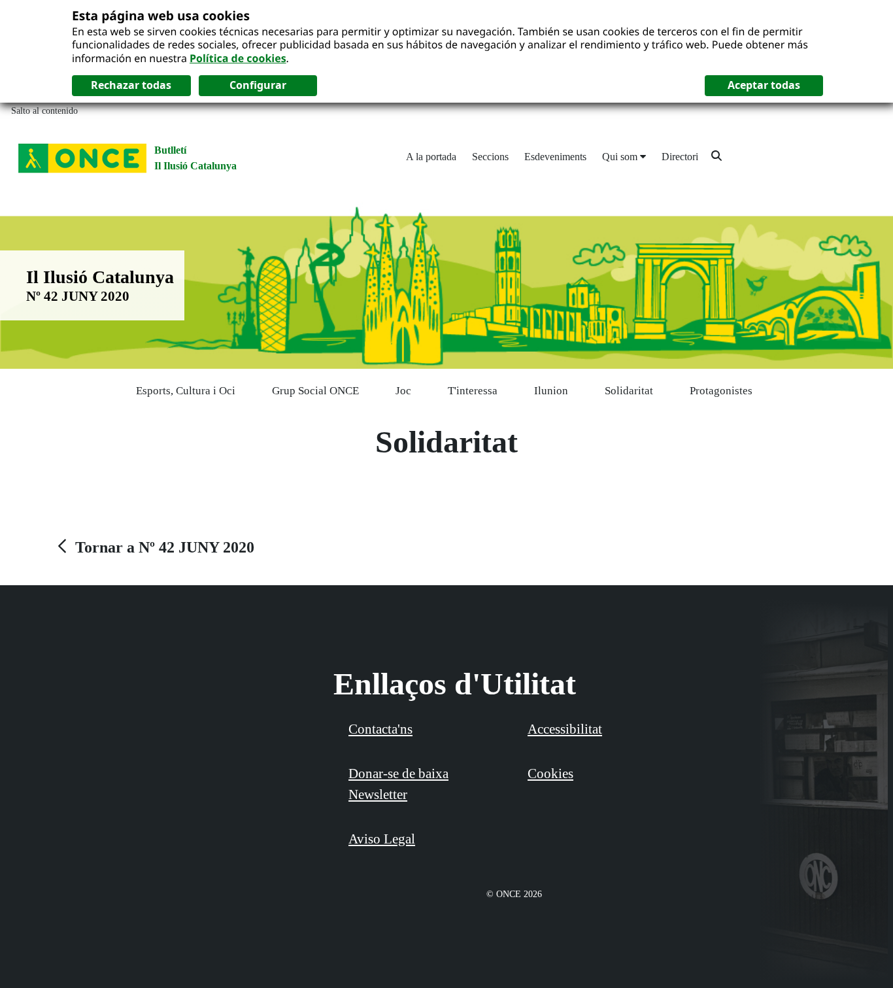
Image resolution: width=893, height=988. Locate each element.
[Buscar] (716, 155)
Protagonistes (721, 390)
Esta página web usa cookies (161, 15)
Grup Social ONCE (315, 390)
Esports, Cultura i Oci (185, 390)
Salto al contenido (44, 111)
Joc (403, 390)
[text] (154, 547)
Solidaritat (629, 390)
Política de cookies (238, 58)
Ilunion (551, 390)
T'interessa (472, 390)
